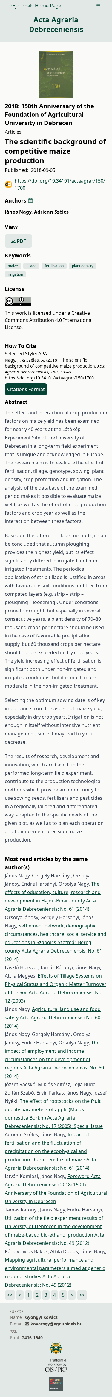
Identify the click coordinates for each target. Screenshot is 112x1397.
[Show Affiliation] (30, 200)
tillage (31, 265)
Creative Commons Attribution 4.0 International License (49, 320)
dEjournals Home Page (35, 5)
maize (13, 265)
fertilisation (54, 265)
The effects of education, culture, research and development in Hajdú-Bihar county (53, 892)
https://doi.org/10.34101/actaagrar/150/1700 (60, 184)
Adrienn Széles (51, 212)
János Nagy (19, 212)
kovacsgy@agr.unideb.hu (56, 1324)
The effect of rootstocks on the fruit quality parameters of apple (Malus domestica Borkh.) (53, 1109)
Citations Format (26, 389)
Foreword (79, 1176)
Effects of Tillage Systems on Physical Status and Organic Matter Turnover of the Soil (55, 984)
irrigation (15, 274)
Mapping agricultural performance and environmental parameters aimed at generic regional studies (55, 1268)
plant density (82, 265)
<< (10, 1295)
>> (82, 1295)
